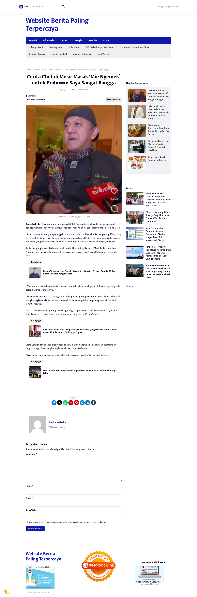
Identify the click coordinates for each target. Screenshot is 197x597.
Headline (92, 40)
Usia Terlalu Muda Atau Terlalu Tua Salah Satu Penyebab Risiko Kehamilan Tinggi (158, 112)
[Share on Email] (70, 402)
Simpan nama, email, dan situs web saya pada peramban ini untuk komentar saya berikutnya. (67, 522)
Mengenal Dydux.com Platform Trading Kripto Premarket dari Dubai (158, 145)
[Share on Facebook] (54, 402)
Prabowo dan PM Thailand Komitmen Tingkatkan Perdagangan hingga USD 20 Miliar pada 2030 (158, 200)
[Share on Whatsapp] (65, 402)
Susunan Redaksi (37, 54)
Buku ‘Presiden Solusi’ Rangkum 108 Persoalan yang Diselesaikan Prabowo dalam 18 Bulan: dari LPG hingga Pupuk (80, 331)
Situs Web (31, 510)
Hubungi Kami (36, 47)
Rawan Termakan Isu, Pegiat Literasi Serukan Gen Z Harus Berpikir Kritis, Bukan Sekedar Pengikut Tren (79, 272)
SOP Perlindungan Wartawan (99, 47)
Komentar (31, 454)
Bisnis (64, 40)
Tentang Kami (56, 47)
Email (29, 498)
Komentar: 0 (114, 99)
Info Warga (103, 54)
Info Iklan (74, 47)
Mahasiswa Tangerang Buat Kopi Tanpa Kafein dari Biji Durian (158, 129)
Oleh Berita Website (35, 99)
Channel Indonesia (82, 54)
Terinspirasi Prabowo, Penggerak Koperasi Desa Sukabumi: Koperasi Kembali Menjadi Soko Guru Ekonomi (158, 253)
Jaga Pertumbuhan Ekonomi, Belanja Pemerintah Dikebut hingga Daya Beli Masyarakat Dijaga (156, 234)
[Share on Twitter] (59, 402)
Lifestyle (78, 40)
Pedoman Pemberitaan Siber (134, 47)
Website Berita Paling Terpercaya (57, 24)
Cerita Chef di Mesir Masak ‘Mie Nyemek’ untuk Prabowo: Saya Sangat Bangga (73, 79)
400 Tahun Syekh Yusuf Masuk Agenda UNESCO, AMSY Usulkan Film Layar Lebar (80, 372)
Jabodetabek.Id (59, 54)
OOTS (106, 40)
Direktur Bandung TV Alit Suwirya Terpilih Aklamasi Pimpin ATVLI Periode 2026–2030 (158, 216)
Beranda (33, 40)
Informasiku (49, 40)
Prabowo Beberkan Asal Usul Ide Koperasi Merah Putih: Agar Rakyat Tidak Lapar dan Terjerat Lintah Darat (158, 272)
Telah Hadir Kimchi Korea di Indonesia (157, 158)
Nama (29, 486)
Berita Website (57, 422)
